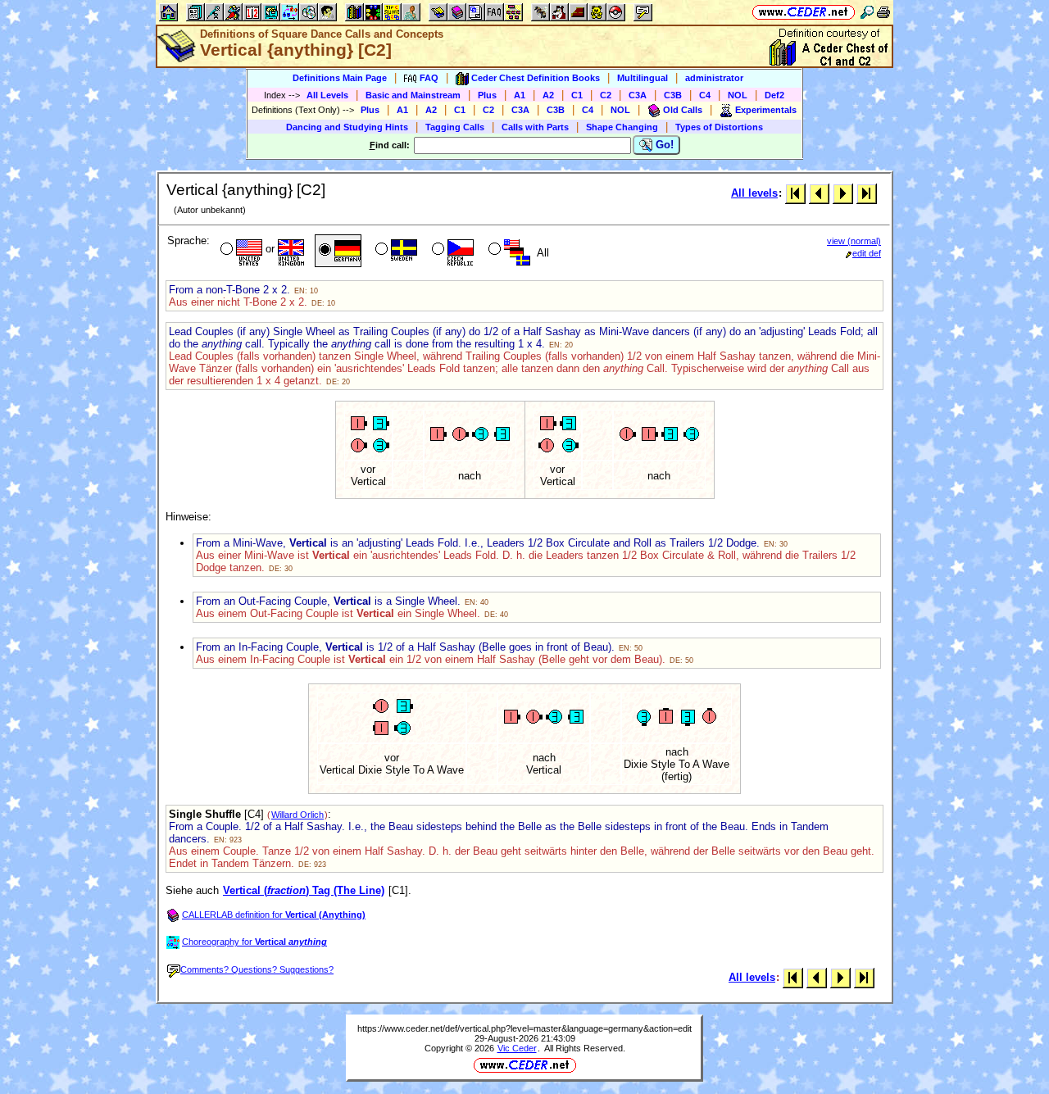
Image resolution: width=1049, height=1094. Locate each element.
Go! (663, 144)
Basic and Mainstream (413, 95)
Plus (487, 95)
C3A (638, 95)
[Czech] (451, 251)
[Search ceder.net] (867, 12)
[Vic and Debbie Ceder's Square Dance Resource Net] (803, 12)
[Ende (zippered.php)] (866, 193)
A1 (519, 95)
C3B (673, 95)
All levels (754, 193)
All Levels (327, 95)
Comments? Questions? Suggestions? (257, 969)
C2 (605, 95)
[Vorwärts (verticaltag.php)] (843, 193)
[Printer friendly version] (883, 12)
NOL (737, 95)
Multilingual (642, 78)
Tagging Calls (454, 127)
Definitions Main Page (340, 78)
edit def (866, 253)
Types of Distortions (719, 127)
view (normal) (854, 241)
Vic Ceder (517, 1048)
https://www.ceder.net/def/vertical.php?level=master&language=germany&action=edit (524, 1028)
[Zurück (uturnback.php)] (819, 193)
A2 (548, 95)
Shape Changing (622, 127)
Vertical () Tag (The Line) (303, 890)
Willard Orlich (297, 814)
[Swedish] (394, 251)
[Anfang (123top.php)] (795, 193)
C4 (705, 95)
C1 (577, 95)
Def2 (774, 95)
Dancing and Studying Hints (347, 127)
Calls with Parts (535, 127)
